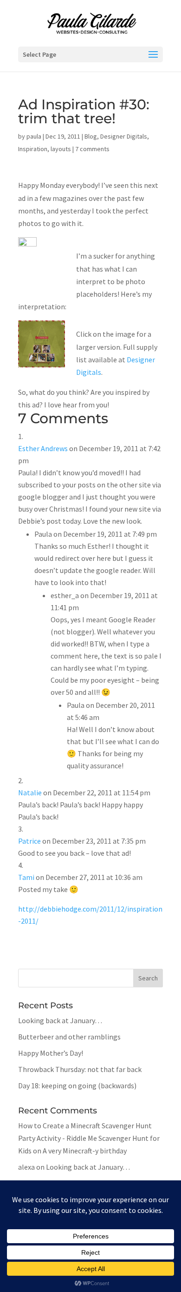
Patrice (29, 841)
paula (33, 136)
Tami (26, 877)
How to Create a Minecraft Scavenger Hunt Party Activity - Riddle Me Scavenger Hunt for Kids (89, 1138)
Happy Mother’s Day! (50, 1053)
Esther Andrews (43, 448)
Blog (90, 136)
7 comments (92, 149)
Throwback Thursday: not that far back (80, 1069)
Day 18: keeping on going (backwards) (77, 1085)
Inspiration (32, 149)
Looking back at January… (60, 1020)
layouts (61, 149)
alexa (26, 1167)
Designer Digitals (123, 136)
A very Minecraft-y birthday (85, 1150)
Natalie (30, 792)
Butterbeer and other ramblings (69, 1036)
